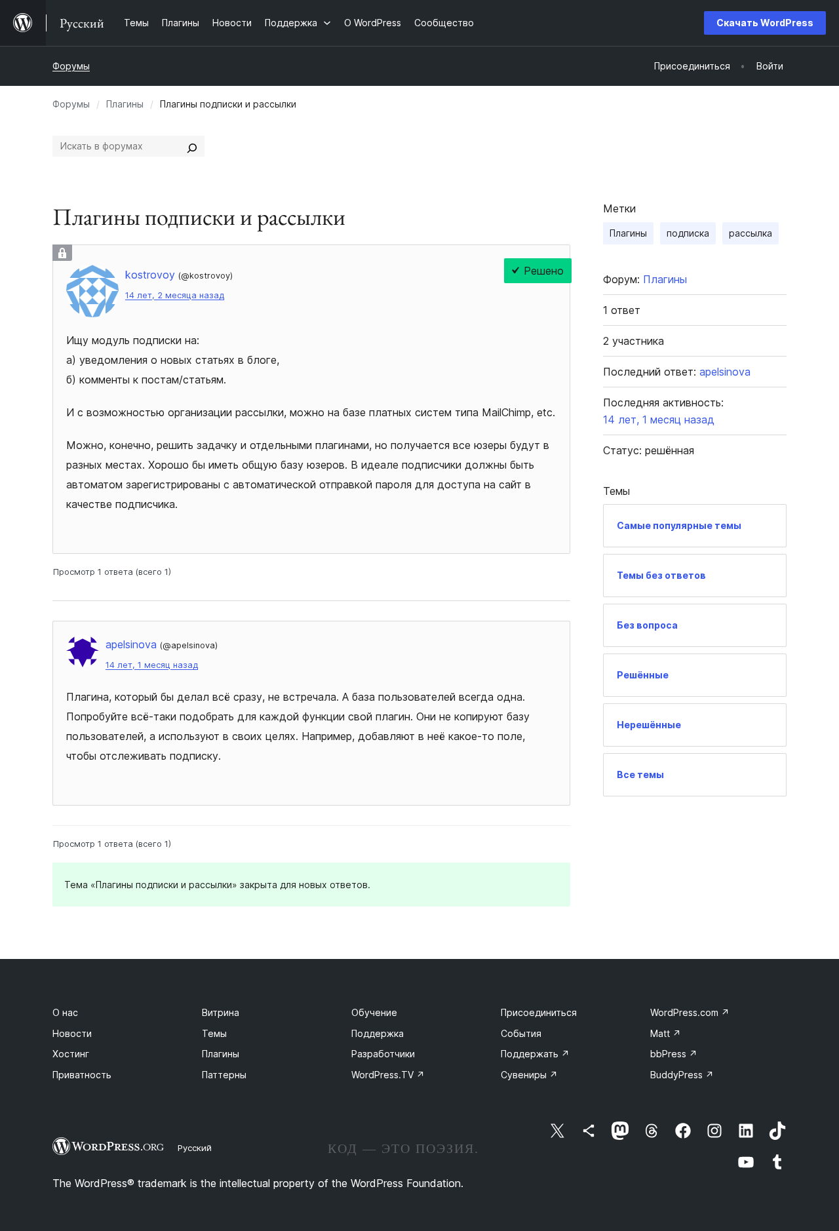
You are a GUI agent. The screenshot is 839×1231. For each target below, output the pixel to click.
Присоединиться (539, 1012)
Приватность (81, 1074)
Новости (72, 1033)
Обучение (374, 1012)
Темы (214, 1033)
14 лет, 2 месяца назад (174, 295)
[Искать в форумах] (192, 146)
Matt (665, 1033)
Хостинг (70, 1053)
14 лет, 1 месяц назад (152, 665)
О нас (65, 1012)
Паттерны (224, 1074)
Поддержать (535, 1053)
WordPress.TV (388, 1074)
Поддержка (377, 1033)
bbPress (673, 1053)
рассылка (750, 233)
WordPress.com (690, 1012)
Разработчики (383, 1053)
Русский (195, 1148)
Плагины (125, 103)
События (521, 1033)
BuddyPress (682, 1074)
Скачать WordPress (764, 22)
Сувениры (529, 1074)
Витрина (220, 1012)
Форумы (71, 65)
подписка (688, 233)
